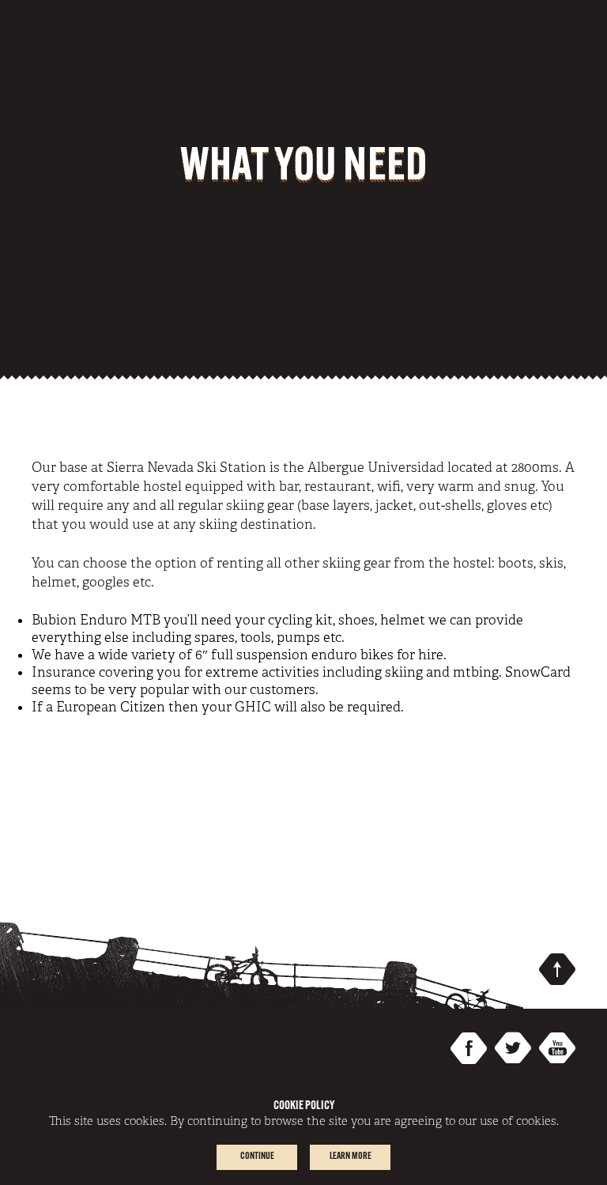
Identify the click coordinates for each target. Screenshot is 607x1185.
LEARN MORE (350, 1156)
